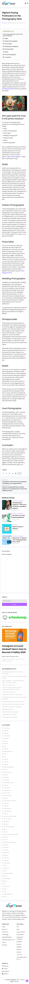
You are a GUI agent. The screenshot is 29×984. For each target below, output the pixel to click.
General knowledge (18, 501)
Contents (7, 31)
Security (5, 798)
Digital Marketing (7, 751)
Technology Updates (9, 826)
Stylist (6, 38)
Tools (4, 754)
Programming (7, 790)
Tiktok (5, 891)
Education (6, 738)
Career (5, 769)
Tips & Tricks (6, 793)
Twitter (5, 968)
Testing (5, 813)
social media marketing (9, 800)
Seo (4, 756)
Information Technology (9, 816)
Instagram (6, 971)
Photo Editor (8, 44)
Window (5, 837)
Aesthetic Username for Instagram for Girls (13, 704)
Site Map (4, 945)
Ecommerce (6, 788)
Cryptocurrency (7, 772)
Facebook (5, 966)
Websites (5, 733)
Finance (5, 741)
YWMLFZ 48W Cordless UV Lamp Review (12, 694)
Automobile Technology (9, 842)
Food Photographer (10, 54)
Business (5, 730)
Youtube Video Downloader (10, 834)
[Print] (15, 473)
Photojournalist (8, 49)
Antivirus (5, 850)
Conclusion (7, 57)
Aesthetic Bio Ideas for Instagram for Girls (13, 701)
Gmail (5, 865)
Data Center (6, 863)
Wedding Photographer (11, 46)
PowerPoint (6, 886)
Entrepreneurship (8, 873)
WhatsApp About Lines (8, 709)
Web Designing (7, 795)
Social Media (6, 736)
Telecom (5, 785)
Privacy (4, 942)
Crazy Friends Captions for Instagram (11, 707)
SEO (18, 926)
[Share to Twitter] (6, 473)
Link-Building (6, 878)
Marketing (6, 777)
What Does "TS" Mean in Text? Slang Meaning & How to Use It (19, 540)
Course (5, 839)
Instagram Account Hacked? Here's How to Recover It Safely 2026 (14, 649)
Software (5, 749)
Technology (6, 728)
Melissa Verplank (6, 656)
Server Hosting (7, 819)
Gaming (5, 759)
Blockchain (6, 852)
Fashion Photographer (11, 41)
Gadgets (5, 764)
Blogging (5, 845)
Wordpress (6, 821)
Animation (6, 860)
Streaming (6, 858)
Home (3, 926)
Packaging (6, 868)
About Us (4, 929)
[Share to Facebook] (3, 473)
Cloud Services (7, 811)
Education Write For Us (8, 939)
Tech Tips (5, 762)
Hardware (6, 847)
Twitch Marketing (7, 894)
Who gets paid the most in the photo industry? (13, 34)
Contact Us (5, 932)
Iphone (5, 876)
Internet (5, 23)
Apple (5, 829)
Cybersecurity (7, 808)
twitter (5, 871)
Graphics (5, 806)
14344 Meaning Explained (8, 692)
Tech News (6, 780)
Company (6, 803)
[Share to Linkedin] (12, 473)
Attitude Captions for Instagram (10, 712)
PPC (4, 884)
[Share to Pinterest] (9, 473)
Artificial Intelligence (8, 767)
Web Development (8, 782)
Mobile (5, 881)
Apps (4, 746)
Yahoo (5, 896)
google (5, 832)
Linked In (5, 974)
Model (6, 52)
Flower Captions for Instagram (10, 717)
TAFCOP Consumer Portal (8, 685)
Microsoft (5, 824)
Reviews (5, 743)
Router (5, 889)
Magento (5, 855)
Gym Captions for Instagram (9, 714)
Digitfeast (13, 979)
